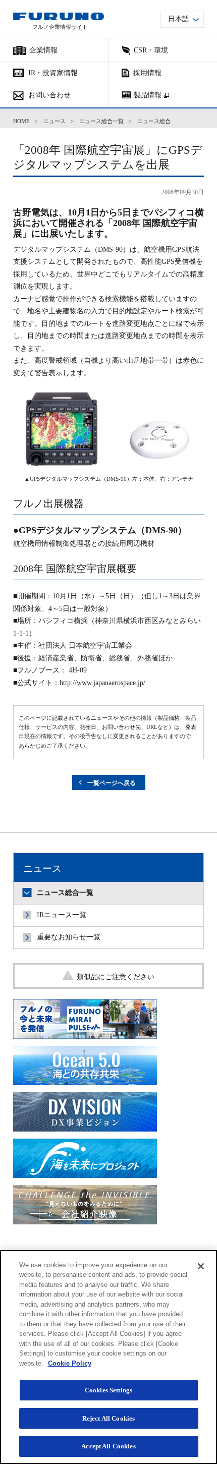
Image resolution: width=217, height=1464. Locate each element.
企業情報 (43, 50)
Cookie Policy (69, 1363)
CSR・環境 (151, 50)
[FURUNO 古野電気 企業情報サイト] (58, 16)
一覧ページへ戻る (111, 782)
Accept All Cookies (108, 1446)
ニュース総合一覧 (101, 121)
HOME (21, 121)
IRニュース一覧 (61, 915)
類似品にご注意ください (115, 977)
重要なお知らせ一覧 (68, 937)
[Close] (201, 1266)
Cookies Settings (108, 1390)
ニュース (54, 121)
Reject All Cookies (108, 1418)
